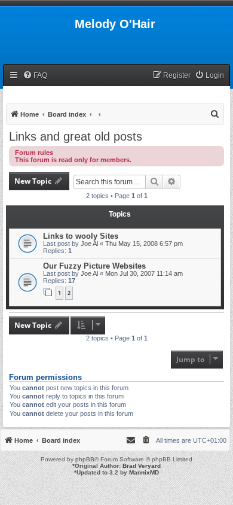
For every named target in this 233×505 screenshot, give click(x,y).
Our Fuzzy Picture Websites (94, 265)
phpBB (84, 459)
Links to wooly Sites (80, 236)
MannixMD (144, 472)
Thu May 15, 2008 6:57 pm (144, 243)
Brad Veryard (141, 466)
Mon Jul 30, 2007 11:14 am (144, 273)
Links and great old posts (75, 136)
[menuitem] (35, 76)
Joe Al (89, 243)
